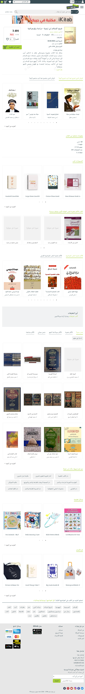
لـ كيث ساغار (32, 117)
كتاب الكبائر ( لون (12, 454)
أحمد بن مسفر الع (11, 417)
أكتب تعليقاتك (73, 316)
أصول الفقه (73, 374)
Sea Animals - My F (12, 535)
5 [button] (44, 123)
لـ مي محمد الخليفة (53, 117)
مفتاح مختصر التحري (12, 414)
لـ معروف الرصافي (52, 295)
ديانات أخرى (37, 607)
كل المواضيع (51, 600)
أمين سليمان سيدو (55, 32)
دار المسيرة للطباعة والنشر (33, 488)
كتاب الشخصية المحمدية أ (53, 292)
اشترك (57, 680)
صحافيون (42, 611)
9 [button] (31, 123)
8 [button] (34, 123)
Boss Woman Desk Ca (72, 196)
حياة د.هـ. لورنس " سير (32, 114)
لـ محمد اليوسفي (32, 295)
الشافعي (32, 457)
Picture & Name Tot (12, 585)
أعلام (9, 607)
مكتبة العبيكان (12, 482)
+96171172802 (79, 660)
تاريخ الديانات (48, 607)
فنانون (14, 611)
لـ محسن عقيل (72, 117)
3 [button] (50, 123)
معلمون (44, 615)
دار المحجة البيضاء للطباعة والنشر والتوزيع (37, 482)
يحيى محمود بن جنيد (12, 243)
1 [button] (56, 123)
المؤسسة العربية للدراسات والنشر (67, 482)
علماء (28, 611)
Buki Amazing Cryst (32, 535)
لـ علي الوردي (72, 295)
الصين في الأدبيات (73, 243)
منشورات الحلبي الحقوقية (55, 488)
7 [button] (37, 123)
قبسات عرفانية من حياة (72, 114)
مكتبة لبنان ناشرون (22, 476)
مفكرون (36, 615)
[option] (72, 101)
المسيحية (67, 607)
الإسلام (75, 607)
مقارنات (22, 607)
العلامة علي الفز (52, 377)
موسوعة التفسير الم (32, 374)
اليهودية (58, 607)
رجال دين (67, 611)
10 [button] (28, 123)
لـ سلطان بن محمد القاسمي (12, 117)
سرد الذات (12, 114)
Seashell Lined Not (12, 196)
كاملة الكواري (72, 457)
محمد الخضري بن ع (72, 377)
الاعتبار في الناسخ (32, 414)
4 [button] (47, 123)
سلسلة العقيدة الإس (12, 374)
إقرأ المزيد (59, 69)
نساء (29, 615)
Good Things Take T (32, 585)
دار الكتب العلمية (63, 476)
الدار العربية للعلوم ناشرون (43, 476)
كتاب (6, 611)
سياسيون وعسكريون (54, 611)
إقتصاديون (76, 611)
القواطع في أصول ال (72, 414)
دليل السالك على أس (52, 454)
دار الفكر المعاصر (13, 488)
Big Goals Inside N (52, 585)
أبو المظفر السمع (72, 417)
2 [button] (53, 123)
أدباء (15, 607)
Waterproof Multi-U (73, 585)
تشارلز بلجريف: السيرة (52, 114)
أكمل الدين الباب (52, 417)
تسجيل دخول (78, 2)
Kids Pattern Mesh (52, 535)
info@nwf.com (79, 663)
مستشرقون (53, 615)
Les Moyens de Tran (73, 535)
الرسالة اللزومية (53, 374)
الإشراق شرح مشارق (52, 414)
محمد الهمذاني (32, 417)
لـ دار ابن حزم (77, 338)
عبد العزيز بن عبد (52, 243)
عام (29, 607)
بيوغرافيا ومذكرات (39, 600)
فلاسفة (21, 611)
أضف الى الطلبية (14, 47)
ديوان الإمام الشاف (32, 454)
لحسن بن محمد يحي (52, 457)
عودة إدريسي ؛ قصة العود (12, 292)
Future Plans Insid (52, 196)
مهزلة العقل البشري (73, 292)
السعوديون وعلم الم (32, 243)
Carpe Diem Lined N (32, 196)
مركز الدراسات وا (31, 377)
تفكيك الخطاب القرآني (32, 292)
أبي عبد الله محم (11, 457)
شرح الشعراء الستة (73, 454)
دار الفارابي (73, 488)
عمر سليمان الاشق (11, 377)
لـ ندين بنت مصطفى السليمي (12, 295)
